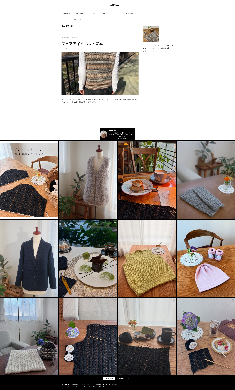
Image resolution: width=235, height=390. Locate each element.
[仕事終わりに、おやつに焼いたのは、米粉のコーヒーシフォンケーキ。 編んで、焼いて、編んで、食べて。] (88, 336)
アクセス (94, 13)
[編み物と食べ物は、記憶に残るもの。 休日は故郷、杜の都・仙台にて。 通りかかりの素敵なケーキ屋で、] (88, 258)
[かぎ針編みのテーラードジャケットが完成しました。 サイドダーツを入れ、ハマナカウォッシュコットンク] (29, 258)
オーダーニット (114, 13)
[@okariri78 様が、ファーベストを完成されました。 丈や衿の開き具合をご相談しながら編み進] (88, 180)
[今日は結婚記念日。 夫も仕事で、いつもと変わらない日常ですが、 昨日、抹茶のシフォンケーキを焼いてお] (147, 336)
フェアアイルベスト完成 (82, 44)
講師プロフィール (81, 13)
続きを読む (64, 106)
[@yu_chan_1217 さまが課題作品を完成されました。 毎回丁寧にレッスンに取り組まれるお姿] (29, 336)
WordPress (79, 387)
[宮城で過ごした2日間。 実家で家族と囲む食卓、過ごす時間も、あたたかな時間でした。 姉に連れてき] (147, 180)
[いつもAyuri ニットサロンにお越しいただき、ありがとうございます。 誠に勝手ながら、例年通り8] (29, 180)
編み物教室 (67, 13)
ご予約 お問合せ (128, 13)
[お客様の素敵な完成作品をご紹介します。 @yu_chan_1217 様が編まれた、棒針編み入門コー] (147, 258)
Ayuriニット (117, 5)
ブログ (103, 13)
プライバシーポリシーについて (94, 387)
